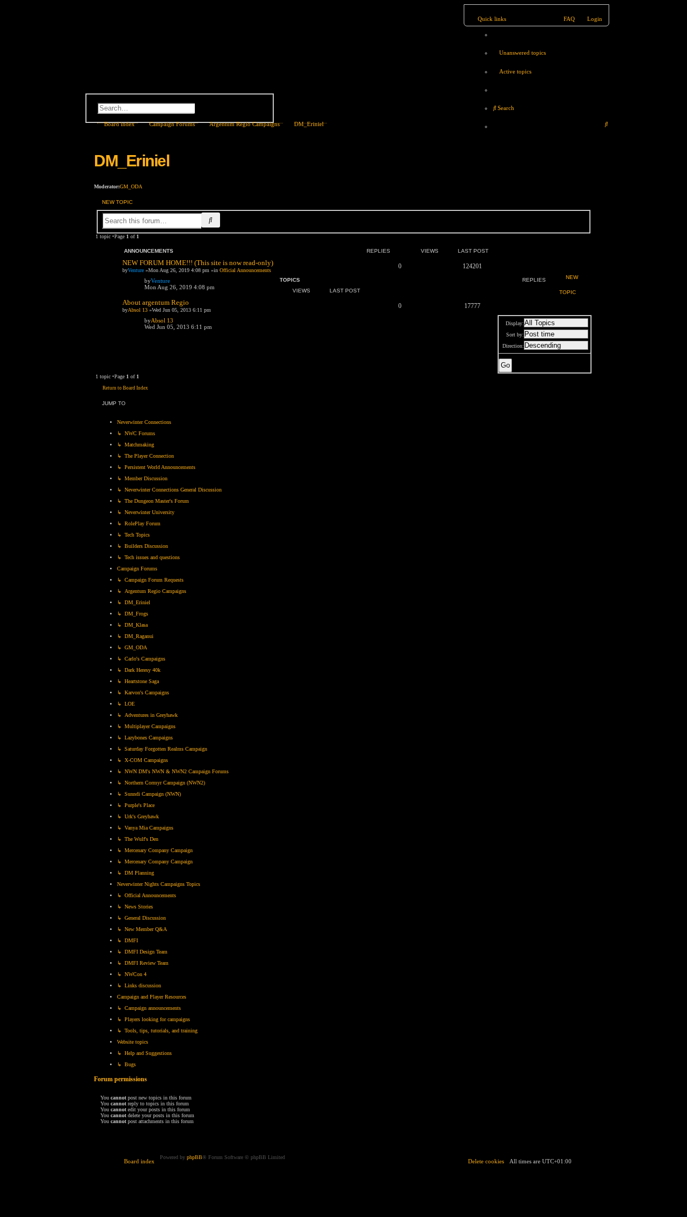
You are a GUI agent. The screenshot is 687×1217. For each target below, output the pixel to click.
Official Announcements (245, 270)
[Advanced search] (163, 94)
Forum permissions (120, 1079)
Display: (515, 323)
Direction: (513, 346)
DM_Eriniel (131, 161)
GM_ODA (131, 186)
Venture (136, 270)
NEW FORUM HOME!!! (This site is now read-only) (197, 263)
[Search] (216, 107)
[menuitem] (519, 52)
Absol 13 (138, 310)
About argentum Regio (155, 302)
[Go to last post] (175, 280)
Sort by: (515, 335)
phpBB (194, 1157)
